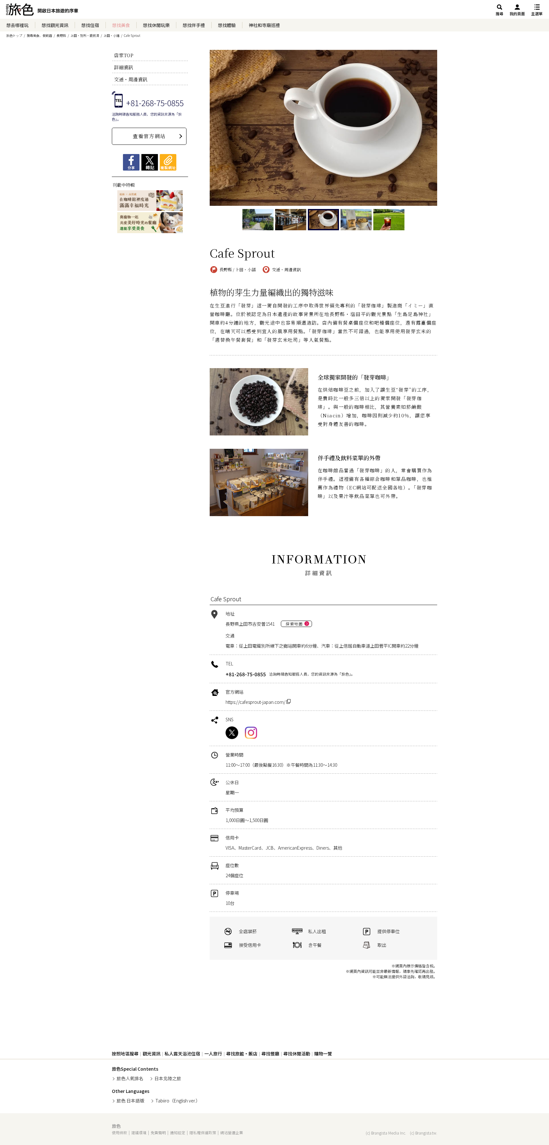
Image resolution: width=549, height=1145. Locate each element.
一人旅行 (213, 1053)
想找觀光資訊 (55, 25)
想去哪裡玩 (17, 25)
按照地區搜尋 (125, 1053)
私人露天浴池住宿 (182, 1053)
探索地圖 (294, 623)
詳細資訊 (123, 67)
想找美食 (121, 25)
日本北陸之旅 (167, 1078)
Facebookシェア (131, 162)
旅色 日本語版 (130, 1100)
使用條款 (119, 1132)
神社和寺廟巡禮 (264, 25)
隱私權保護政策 (202, 1132)
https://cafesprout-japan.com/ (256, 702)
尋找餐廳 (270, 1053)
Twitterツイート (149, 162)
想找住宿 (90, 25)
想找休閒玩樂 (156, 25)
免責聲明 (158, 1132)
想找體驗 (227, 25)
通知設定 (177, 1132)
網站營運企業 (231, 1132)
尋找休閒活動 (296, 1053)
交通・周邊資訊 (130, 79)
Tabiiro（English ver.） (177, 1100)
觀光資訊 (151, 1053)
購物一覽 (323, 1053)
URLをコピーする (168, 162)
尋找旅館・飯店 (241, 1053)
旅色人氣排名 (130, 1078)
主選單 (537, 13)
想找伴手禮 (194, 25)
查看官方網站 (149, 136)
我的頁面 (517, 13)
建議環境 (138, 1132)
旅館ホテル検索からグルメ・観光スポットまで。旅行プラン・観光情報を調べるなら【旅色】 (42, 11)
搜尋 (499, 13)
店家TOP (123, 55)
